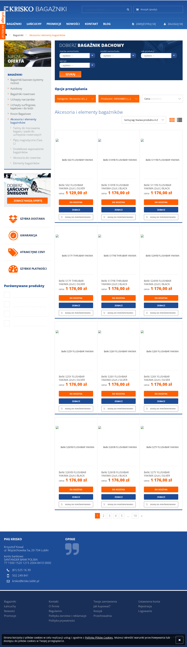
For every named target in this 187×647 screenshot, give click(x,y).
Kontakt (53, 601)
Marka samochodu (69, 51)
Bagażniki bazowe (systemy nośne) (26, 81)
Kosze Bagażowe (20, 114)
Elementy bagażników (26, 163)
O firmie (54, 606)
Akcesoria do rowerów (27, 157)
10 (135, 516)
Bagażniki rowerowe (22, 94)
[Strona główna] (35, 8)
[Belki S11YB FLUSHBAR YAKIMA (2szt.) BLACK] (161, 154)
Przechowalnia (103, 616)
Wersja (63, 61)
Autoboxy (16, 88)
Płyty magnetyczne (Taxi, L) (28, 141)
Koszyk (98, 611)
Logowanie (145, 611)
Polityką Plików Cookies (99, 637)
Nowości (9, 611)
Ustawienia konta (149, 601)
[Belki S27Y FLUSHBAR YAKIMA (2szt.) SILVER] (161, 441)
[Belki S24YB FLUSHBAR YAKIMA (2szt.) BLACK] (161, 250)
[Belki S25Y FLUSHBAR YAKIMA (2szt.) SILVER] (76, 346)
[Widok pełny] (179, 119)
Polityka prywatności (62, 620)
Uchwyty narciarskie (22, 99)
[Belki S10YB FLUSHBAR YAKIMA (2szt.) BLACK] (118, 154)
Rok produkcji (147, 51)
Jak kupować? (102, 606)
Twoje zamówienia (105, 601)
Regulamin (55, 611)
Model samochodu (109, 51)
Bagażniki (15, 74)
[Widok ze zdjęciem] (172, 119)
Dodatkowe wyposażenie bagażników (28, 150)
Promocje (10, 616)
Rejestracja (145, 606)
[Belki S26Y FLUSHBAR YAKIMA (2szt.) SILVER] (118, 346)
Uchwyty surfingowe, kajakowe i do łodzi (23, 106)
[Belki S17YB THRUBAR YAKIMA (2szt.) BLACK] (118, 250)
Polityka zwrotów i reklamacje (67, 616)
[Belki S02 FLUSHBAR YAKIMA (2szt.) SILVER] (76, 154)
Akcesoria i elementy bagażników (23, 120)
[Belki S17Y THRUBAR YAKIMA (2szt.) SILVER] (76, 250)
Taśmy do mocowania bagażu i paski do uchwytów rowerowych (27, 131)
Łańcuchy (10, 606)
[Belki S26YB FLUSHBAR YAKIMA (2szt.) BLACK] (76, 441)
